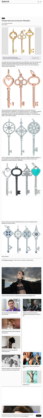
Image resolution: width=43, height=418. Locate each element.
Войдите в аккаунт (8, 260)
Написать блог (35, 58)
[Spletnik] (5, 2)
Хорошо (38, 415)
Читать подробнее (24, 416)
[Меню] (40, 1)
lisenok (6, 256)
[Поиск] (38, 1)
